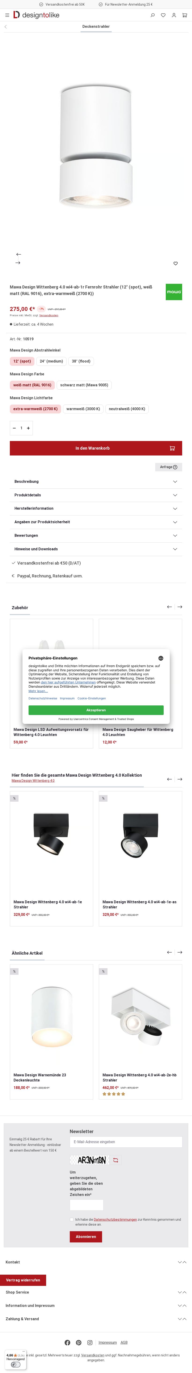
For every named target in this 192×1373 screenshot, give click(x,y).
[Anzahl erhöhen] (29, 428)
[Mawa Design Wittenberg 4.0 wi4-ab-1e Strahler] (51, 845)
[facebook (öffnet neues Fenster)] (67, 1342)
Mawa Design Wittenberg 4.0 (33, 781)
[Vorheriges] (18, 254)
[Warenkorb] (184, 15)
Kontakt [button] (13, 1262)
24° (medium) (51, 361)
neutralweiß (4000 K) (127, 409)
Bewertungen (26, 535)
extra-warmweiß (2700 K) (35, 409)
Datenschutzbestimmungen (115, 1219)
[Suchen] (152, 15)
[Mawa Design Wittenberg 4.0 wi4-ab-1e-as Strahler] (140, 845)
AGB (124, 1342)
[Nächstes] (18, 263)
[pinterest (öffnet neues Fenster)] (78, 1342)
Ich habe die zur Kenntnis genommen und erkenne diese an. (128, 1222)
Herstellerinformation (34, 508)
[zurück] (5, 26)
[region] (96, 155)
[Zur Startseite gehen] (36, 15)
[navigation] (174, 607)
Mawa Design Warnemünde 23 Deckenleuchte (40, 1077)
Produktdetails (28, 495)
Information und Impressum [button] (30, 1305)
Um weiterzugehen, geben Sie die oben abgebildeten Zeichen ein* (86, 1183)
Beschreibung (27, 481)
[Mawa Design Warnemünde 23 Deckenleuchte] (51, 1018)
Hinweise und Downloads (36, 549)
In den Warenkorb (93, 448)
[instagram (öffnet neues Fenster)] (90, 1342)
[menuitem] (110, 1342)
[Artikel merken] (175, 263)
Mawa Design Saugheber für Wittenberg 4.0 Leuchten (138, 732)
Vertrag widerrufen (23, 1280)
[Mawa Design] (174, 292)
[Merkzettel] (163, 15)
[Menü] (7, 15)
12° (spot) (22, 361)
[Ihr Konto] (174, 15)
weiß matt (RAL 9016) (32, 385)
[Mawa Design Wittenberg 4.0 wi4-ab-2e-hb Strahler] (140, 1018)
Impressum (108, 1342)
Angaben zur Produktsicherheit (42, 522)
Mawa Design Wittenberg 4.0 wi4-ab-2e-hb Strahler (140, 1077)
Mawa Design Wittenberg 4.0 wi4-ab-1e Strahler (48, 904)
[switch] (15, 1364)
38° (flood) (81, 361)
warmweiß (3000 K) (83, 409)
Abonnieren (86, 1236)
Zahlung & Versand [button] (22, 1319)
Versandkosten (48, 315)
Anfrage (166, 467)
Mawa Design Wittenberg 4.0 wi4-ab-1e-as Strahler (140, 904)
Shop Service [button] (17, 1292)
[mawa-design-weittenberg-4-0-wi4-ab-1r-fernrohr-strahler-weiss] (96, 155)
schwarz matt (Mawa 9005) (84, 385)
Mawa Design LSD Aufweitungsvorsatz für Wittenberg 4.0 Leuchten (51, 732)
